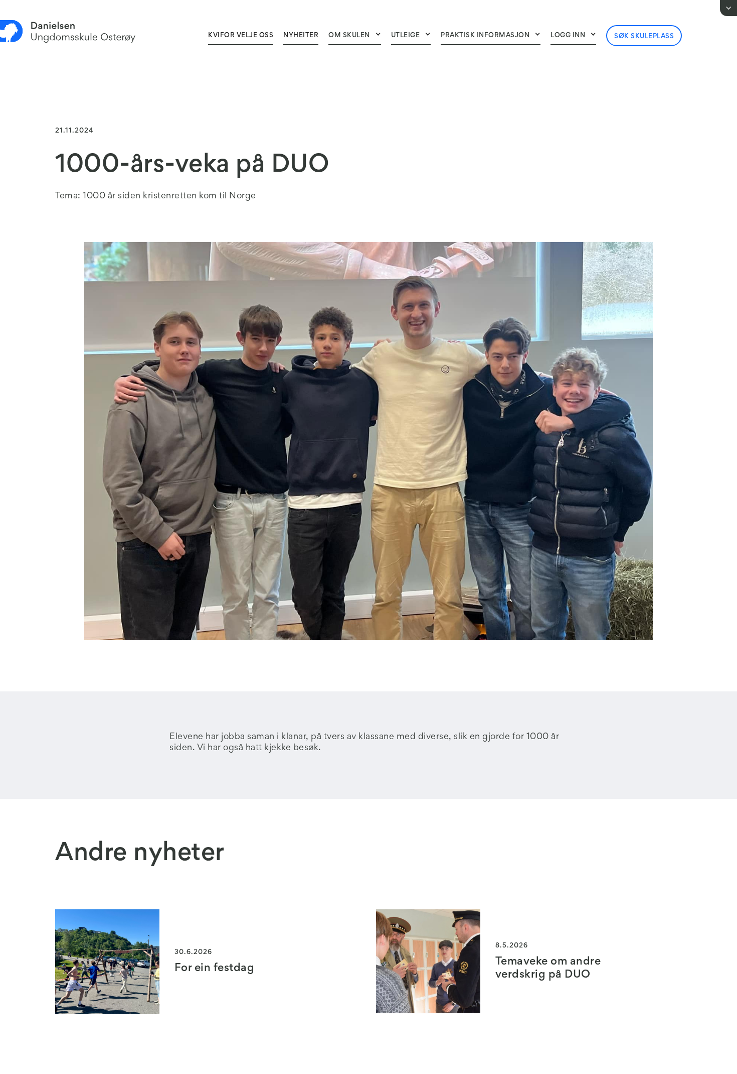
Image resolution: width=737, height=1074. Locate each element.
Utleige (405, 36)
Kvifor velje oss (240, 36)
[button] (354, 35)
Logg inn (567, 36)
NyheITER (300, 36)
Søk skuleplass (644, 37)
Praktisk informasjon (485, 36)
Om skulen (349, 36)
